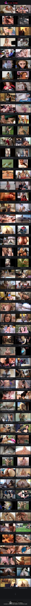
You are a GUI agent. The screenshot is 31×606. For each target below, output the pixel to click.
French (28, 521)
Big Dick (3, 157)
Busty (10, 113)
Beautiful (8, 235)
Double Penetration (24, 58)
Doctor (24, 47)
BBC (14, 576)
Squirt (20, 113)
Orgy (23, 257)
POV (5, 91)
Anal (17, 400)
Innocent (11, 135)
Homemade (18, 565)
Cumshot (27, 532)
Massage (19, 477)
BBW (24, 146)
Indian (9, 477)
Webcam (26, 113)
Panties (28, 466)
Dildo (12, 268)
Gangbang (24, 323)
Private (26, 389)
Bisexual (24, 36)
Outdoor (26, 223)
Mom (12, 477)
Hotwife (6, 576)
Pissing (25, 444)
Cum (12, 400)
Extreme (11, 124)
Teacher (22, 389)
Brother (9, 14)
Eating (9, 212)
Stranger (24, 488)
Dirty (6, 14)
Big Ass (8, 91)
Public (22, 223)
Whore (21, 378)
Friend (23, 25)
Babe (7, 389)
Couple (26, 543)
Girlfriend (3, 124)
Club (6, 268)
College (9, 157)
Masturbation (10, 378)
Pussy (19, 433)
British (7, 113)
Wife (18, 25)
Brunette (20, 135)
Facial (4, 113)
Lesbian (7, 124)
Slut (7, 356)
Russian (24, 576)
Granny (13, 113)
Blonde (9, 279)
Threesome (22, 356)
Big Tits (26, 135)
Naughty (5, 378)
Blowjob (24, 69)
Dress (15, 323)
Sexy (11, 25)
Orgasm (6, 488)
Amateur (20, 334)
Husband (27, 25)
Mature (22, 80)
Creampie (5, 455)
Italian (23, 91)
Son (26, 201)
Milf (9, 69)
